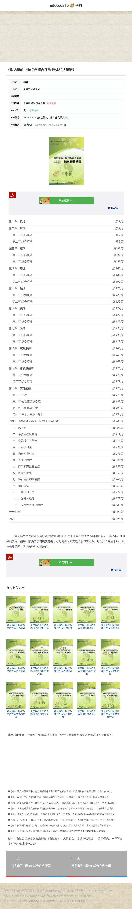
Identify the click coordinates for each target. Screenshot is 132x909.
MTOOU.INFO (36, 900)
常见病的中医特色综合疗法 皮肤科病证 (87, 670)
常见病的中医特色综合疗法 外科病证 (16, 669)
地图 (83, 900)
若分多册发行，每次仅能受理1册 (50, 124)
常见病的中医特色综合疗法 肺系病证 (87, 712)
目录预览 (51, 103)
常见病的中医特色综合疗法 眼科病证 (110, 626)
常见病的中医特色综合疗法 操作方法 (39, 626)
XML (77, 900)
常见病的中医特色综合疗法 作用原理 (63, 626)
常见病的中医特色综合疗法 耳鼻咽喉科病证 (110, 713)
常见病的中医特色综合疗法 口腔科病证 (110, 670)
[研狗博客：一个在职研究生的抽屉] (66, 5)
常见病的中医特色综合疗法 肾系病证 (87, 626)
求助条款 (34, 110)
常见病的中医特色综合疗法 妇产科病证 (63, 713)
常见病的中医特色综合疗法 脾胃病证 (63, 669)
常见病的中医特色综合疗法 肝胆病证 (39, 712)
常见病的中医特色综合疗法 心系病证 (16, 626)
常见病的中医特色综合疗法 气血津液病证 (39, 670)
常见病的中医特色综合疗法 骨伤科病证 (16, 713)
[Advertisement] (66, 38)
